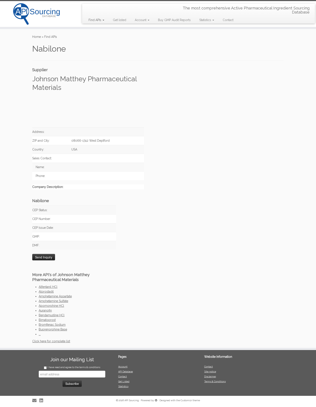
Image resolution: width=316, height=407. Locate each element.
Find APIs (95, 20)
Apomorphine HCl (51, 305)
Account (141, 20)
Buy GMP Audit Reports (174, 20)
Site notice (210, 371)
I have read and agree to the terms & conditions (74, 367)
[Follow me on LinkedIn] (42, 400)
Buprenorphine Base (53, 329)
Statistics (205, 20)
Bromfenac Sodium (52, 324)
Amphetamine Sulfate (53, 301)
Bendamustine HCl (51, 315)
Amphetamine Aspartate (55, 296)
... (40, 334)
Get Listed (123, 381)
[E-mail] (35, 400)
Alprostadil (46, 291)
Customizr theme (190, 400)
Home (36, 36)
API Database (125, 371)
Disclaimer (210, 376)
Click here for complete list (51, 341)
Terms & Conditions (215, 381)
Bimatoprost (47, 320)
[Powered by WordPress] (156, 399)
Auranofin (45, 310)
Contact (228, 20)
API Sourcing (131, 400)
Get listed (119, 20)
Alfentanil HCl (48, 287)
